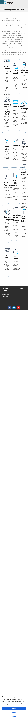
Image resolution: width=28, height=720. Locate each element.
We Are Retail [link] (5, 294)
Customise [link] (14, 712)
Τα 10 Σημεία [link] (5, 296)
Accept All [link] (14, 708)
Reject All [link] (14, 716)
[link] (2, 2)
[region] (14, 707)
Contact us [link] (22, 288)
